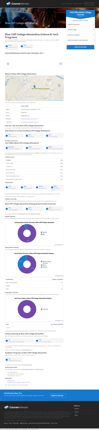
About (81, 3)
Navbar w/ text (17, 4)
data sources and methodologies (20, 385)
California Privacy (24, 423)
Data (10, 423)
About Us (6, 423)
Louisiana (8, 327)
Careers (75, 3)
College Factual (11, 380)
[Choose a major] (80, 29)
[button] (8, 64)
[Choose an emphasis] (80, 35)
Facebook (76, 408)
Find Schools (89, 3)
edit (44, 53)
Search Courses (80, 47)
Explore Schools (57, 395)
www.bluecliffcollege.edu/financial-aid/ (29, 122)
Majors (63, 3)
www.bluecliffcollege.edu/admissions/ (29, 119)
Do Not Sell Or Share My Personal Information (39, 423)
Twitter (76, 415)
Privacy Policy (15, 423)
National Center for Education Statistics (17, 382)
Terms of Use (54, 423)
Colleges (69, 3)
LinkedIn (76, 412)
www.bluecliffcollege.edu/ (36, 128)
